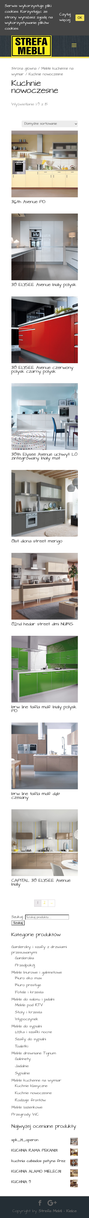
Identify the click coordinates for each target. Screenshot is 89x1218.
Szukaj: (17, 917)
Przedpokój (25, 965)
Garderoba (24, 958)
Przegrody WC (25, 1114)
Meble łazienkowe (26, 1107)
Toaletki (21, 1046)
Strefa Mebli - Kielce (58, 1211)
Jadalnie (22, 1066)
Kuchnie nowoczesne (33, 1093)
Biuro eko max (28, 978)
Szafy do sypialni (30, 1039)
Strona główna (23, 68)
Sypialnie (22, 1073)
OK (80, 18)
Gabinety (23, 1059)
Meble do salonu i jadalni (32, 999)
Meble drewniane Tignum (33, 1053)
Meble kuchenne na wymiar (36, 1080)
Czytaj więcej (65, 17)
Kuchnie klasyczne (31, 1086)
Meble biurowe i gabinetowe (36, 972)
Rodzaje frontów (30, 1100)
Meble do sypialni (26, 1026)
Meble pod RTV (29, 1005)
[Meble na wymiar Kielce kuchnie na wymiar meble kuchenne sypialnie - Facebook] (40, 1203)
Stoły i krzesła (28, 1012)
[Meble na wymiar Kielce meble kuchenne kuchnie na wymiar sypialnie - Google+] (52, 1203)
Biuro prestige (28, 985)
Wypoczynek (26, 1019)
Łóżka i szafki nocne (33, 1032)
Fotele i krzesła (29, 992)
